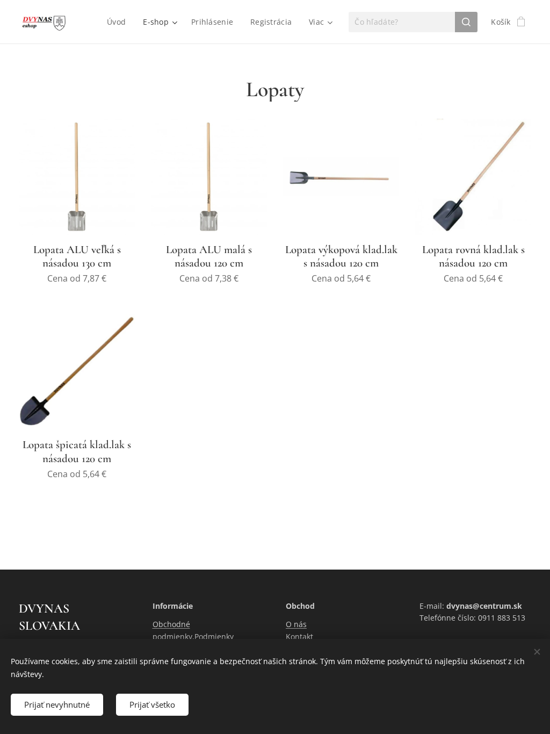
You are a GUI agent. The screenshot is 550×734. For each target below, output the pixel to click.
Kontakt (299, 636)
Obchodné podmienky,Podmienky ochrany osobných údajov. (200, 636)
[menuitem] (119, 22)
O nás (296, 624)
